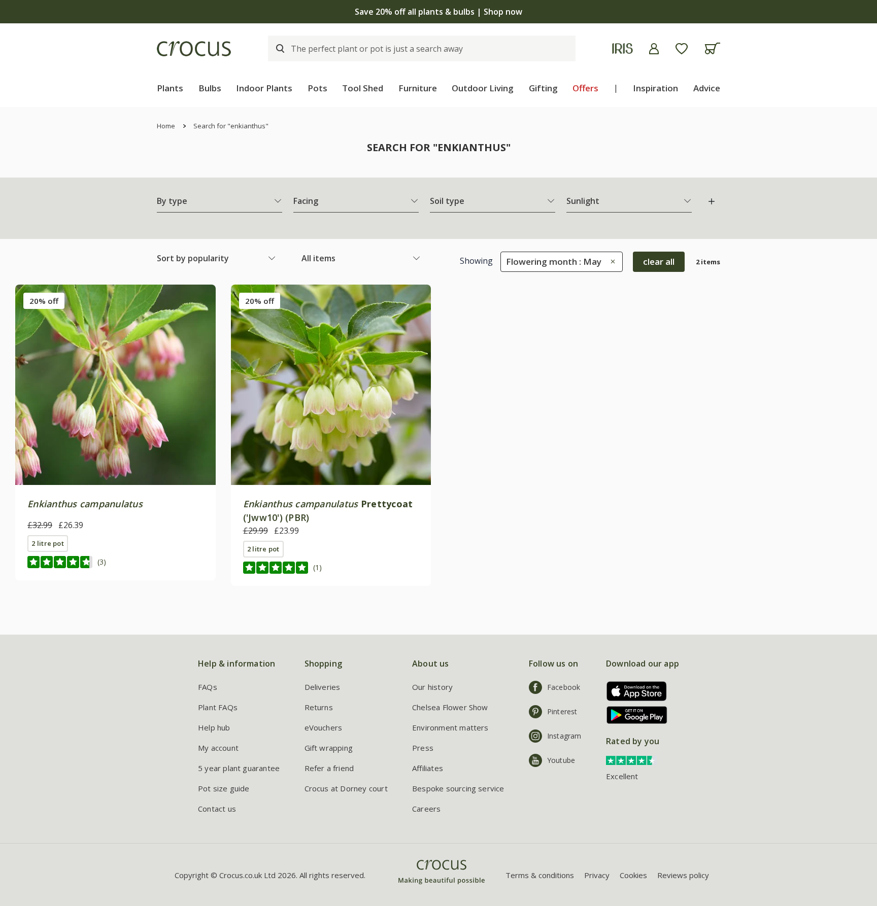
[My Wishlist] (681, 49)
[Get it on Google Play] (633, 715)
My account (218, 748)
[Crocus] (194, 48)
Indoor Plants (264, 88)
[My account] (654, 48)
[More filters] (711, 201)
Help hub (214, 727)
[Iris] (622, 48)
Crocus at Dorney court (346, 788)
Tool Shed (362, 88)
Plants (170, 88)
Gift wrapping (329, 748)
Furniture (417, 88)
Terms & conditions (539, 875)
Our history (432, 687)
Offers (585, 88)
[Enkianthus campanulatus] (115, 385)
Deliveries (323, 687)
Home (166, 125)
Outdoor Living (483, 88)
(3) (101, 562)
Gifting (543, 88)
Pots (317, 88)
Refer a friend (329, 768)
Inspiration (655, 88)
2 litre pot (47, 543)
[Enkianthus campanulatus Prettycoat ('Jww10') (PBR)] (331, 385)
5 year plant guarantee (239, 768)
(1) (317, 567)
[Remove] (610, 261)
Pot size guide (224, 788)
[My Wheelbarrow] (712, 48)
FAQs (207, 687)
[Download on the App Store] (633, 691)
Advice (706, 88)
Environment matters (450, 727)
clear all (658, 261)
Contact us (217, 809)
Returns (319, 707)
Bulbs (209, 88)
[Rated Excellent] (631, 759)
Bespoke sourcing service (458, 788)
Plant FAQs (218, 707)
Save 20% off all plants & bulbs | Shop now (438, 11)
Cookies (633, 875)
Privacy (597, 875)
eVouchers (324, 727)
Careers (426, 809)
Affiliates (427, 768)
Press (422, 748)
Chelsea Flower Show (450, 707)
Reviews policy (683, 875)
